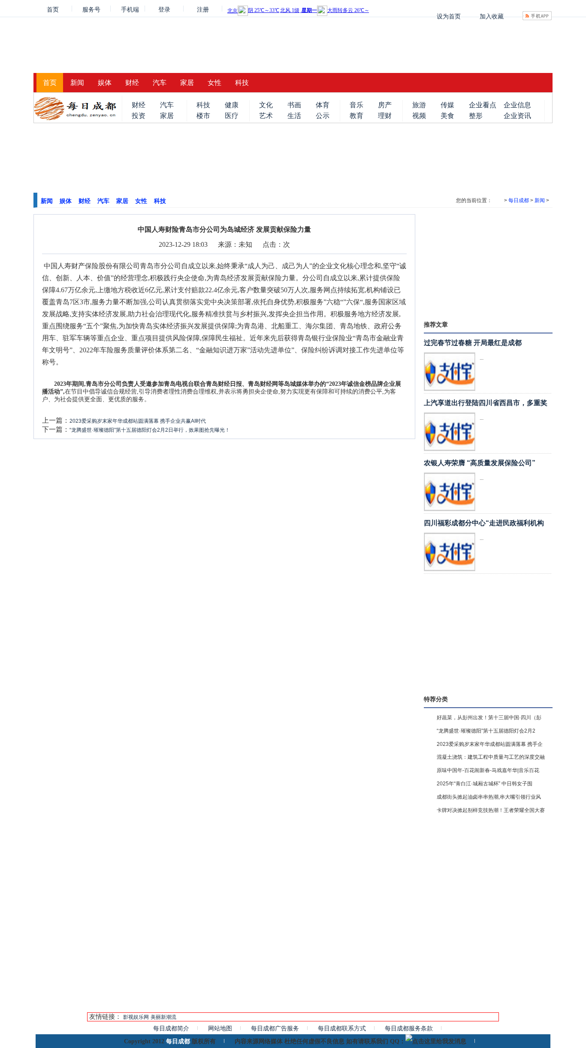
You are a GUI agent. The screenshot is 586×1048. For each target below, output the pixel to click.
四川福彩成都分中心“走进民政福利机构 (484, 523)
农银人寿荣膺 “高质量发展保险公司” (479, 462)
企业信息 (517, 105)
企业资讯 (517, 115)
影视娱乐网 (136, 1017)
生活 (294, 115)
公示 (322, 115)
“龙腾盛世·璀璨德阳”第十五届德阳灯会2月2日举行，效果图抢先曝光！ (149, 430)
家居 (187, 82)
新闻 (77, 82)
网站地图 (220, 1028)
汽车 (159, 82)
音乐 (356, 105)
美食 (447, 115)
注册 (203, 9)
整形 (476, 115)
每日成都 (518, 200)
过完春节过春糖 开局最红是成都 (473, 342)
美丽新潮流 (163, 1017)
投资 (138, 115)
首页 (53, 9)
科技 (242, 82)
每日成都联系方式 (342, 1028)
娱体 (105, 82)
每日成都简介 (171, 1028)
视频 (419, 115)
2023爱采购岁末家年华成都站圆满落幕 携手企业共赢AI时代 (137, 421)
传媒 (447, 105)
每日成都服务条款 (409, 1028)
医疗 (232, 115)
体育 (322, 105)
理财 (385, 115)
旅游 (419, 105)
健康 (232, 105)
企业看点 (482, 105)
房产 (385, 105)
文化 (266, 105)
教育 (356, 115)
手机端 (130, 9)
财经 (132, 82)
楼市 (203, 115)
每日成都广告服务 (275, 1028)
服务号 (91, 9)
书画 (294, 105)
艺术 (266, 115)
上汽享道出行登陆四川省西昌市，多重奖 (485, 402)
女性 (214, 82)
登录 (164, 9)
